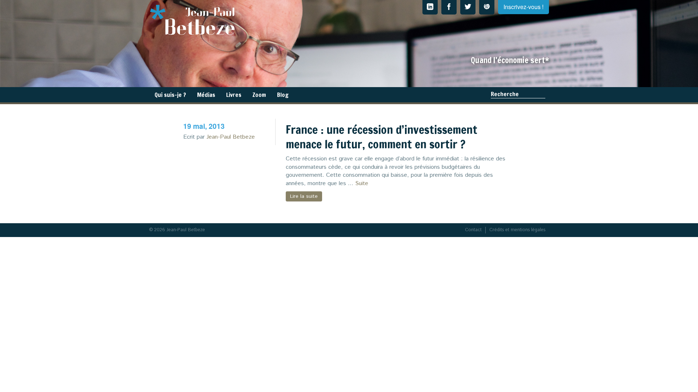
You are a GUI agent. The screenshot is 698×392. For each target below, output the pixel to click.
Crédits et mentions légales (517, 229)
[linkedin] (430, 7)
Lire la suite (304, 196)
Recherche (505, 94)
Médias (206, 95)
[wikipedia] (486, 7)
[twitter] (468, 7)
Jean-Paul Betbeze (230, 137)
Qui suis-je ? (170, 95)
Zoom (259, 95)
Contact (473, 229)
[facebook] (449, 7)
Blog (283, 95)
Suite (361, 183)
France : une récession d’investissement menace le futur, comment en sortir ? (381, 136)
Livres (233, 95)
